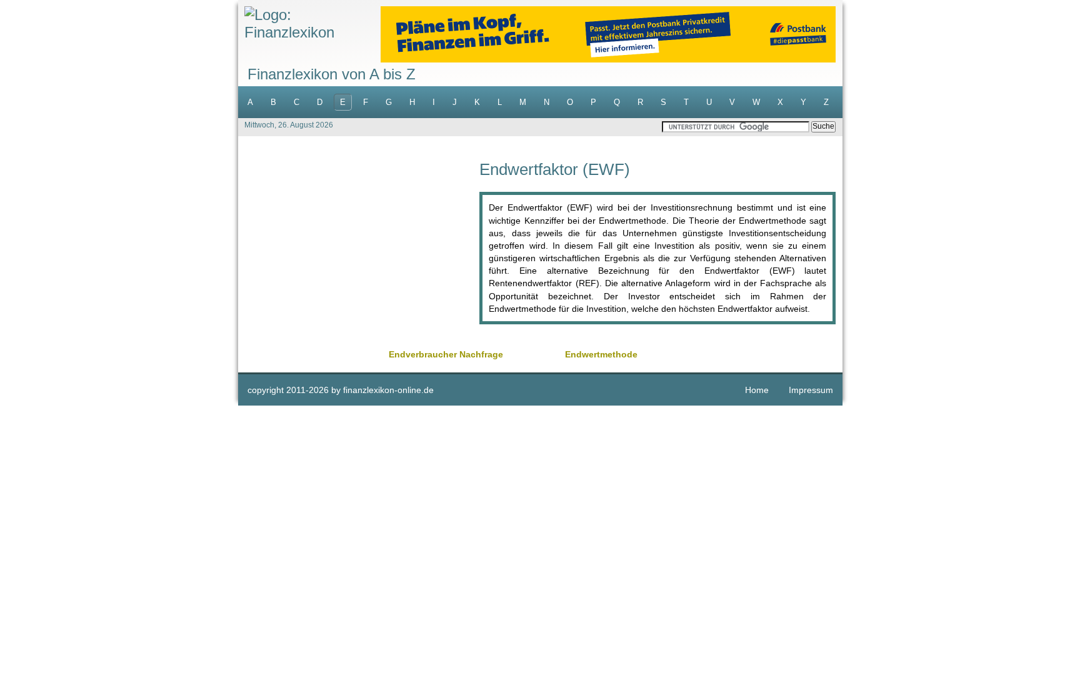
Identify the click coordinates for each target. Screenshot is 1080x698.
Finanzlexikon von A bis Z (332, 74)
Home (757, 390)
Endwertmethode (601, 354)
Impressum (811, 390)
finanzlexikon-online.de (388, 390)
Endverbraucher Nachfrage (446, 354)
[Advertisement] (359, 248)
